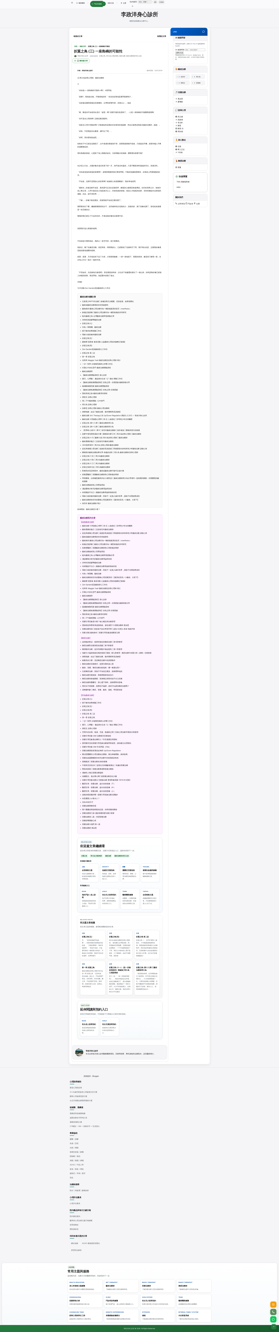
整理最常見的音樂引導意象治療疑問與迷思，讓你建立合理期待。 (107, 743)
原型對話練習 (76, 1250)
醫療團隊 (82, 3)
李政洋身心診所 (139, 14)
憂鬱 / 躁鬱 (74, 1139)
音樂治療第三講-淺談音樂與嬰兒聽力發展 (98, 813)
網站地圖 (74, 1243)
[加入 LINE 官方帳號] (273, 1319)
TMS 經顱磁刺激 (183, 182)
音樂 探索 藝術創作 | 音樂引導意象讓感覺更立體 (101, 633)
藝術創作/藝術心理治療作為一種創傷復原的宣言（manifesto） (106, 309)
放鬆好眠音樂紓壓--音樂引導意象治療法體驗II (100, 795)
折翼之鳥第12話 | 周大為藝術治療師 (96, 467)
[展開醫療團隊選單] (88, 3)
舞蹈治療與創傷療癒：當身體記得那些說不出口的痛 (102, 678)
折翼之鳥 (102, 56)
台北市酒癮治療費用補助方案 (81, 1100)
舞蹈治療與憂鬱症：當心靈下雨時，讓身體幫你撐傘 (102, 682)
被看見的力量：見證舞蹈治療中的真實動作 (98, 660)
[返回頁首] (273, 1326)
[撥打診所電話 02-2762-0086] (273, 1312)
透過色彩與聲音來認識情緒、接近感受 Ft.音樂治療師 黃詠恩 (105, 625)
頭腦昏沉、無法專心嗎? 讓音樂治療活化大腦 (99, 776)
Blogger (95, 1076)
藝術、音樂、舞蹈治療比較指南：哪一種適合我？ (101, 667)
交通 (124, 3)
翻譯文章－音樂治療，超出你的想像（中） (98, 787)
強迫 (71, 1177)
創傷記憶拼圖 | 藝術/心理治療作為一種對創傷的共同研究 (104, 312)
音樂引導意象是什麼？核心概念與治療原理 (98, 621)
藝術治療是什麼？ (93, 509)
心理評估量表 (75, 1203)
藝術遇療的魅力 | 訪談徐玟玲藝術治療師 (97, 441)
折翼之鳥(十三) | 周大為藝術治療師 (96, 463)
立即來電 (181, 204)
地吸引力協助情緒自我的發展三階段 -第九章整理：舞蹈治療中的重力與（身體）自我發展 (116, 653)
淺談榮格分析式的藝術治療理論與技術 (97, 489)
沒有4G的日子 (87, 802)
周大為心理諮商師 (112, 56)
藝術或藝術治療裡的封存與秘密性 (95, 305)
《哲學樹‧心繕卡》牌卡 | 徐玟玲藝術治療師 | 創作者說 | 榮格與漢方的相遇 (111, 430)
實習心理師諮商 (76, 1088)
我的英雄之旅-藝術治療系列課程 (94, 393)
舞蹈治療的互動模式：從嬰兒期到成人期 (98, 664)
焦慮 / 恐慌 (74, 1143)
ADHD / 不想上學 (77, 1165)
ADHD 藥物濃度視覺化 (91, 1243)
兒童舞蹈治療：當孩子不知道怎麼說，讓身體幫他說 (102, 671)
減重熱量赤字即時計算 (78, 1118)
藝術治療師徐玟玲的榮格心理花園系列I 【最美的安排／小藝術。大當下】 (110, 500)
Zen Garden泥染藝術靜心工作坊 (94, 349)
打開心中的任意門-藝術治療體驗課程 (96, 368)
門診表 (190, 204)
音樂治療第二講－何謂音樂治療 (94, 817)
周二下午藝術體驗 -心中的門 (93, 401)
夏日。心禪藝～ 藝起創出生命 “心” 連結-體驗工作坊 (102, 379)
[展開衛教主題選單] (117, 3)
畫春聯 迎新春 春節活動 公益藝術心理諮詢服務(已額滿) (103, 342)
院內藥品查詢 (75, 1216)
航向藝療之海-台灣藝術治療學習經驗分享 (98, 316)
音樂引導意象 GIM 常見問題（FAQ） (96, 747)
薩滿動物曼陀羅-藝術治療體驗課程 (95, 386)
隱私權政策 (74, 1229)
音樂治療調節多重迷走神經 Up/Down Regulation (101, 750)
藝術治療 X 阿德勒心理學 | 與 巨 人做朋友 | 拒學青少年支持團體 (107, 419)
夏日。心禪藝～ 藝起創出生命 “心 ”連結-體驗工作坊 (102, 725)
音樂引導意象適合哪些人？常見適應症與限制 (99, 739)
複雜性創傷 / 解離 (77, 1152)
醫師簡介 (150, 1054)
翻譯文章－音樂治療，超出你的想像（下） (98, 784)
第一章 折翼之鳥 (88, 357)
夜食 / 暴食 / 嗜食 (77, 1169)
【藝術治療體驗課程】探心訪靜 (94, 375)
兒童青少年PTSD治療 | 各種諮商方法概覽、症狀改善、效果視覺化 (108, 301)
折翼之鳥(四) (87, 345)
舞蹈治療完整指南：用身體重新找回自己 (98, 675)
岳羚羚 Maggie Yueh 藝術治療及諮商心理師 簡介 (101, 360)
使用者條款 (74, 1225)
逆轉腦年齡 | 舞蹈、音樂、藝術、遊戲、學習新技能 (102, 690)
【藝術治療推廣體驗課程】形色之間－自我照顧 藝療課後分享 (106, 382)
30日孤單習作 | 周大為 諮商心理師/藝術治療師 (100, 445)
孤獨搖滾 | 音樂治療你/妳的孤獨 (94, 761)
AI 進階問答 (180, 50)
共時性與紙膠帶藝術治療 (91, 320)
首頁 (75, 46)
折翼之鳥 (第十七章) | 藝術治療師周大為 (98, 427)
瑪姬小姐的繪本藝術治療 (91, 334)
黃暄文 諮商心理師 (89, 397)
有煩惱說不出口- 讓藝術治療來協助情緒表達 (99, 492)
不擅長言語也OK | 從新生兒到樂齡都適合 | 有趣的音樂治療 (105, 765)
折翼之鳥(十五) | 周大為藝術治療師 (96, 456)
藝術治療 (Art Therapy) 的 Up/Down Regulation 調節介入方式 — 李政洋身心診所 (114, 415)
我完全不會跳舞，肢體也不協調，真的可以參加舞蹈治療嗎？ (105, 686)
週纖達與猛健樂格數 (77, 1113)
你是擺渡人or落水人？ (91, 798)
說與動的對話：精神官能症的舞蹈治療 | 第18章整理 (102, 642)
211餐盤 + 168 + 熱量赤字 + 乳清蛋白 (85, 1126)
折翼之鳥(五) (87, 338)
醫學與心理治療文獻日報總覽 (81, 1220)
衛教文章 (83, 46)
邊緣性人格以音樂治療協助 (92, 773)
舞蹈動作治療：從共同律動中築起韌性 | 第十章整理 (102, 649)
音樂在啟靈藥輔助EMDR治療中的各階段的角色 (100, 758)
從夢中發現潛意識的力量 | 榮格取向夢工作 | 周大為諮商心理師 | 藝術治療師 (111, 434)
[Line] (203, 31)
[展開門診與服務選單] (104, 4)
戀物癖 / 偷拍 (75, 1156)
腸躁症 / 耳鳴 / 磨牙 (77, 1173)
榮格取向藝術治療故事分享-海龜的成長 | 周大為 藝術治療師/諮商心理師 (110, 452)
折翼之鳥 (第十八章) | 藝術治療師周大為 (98, 423)
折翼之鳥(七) (87, 323)
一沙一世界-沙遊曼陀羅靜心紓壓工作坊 (97, 364)
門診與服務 (98, 4)
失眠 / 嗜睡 (74, 1148)
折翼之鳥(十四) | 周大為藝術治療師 (96, 460)
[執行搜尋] (132, 6)
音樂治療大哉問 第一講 (91, 824)
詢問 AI (178, 53)
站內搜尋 (133, 2)
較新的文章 (78, 36)
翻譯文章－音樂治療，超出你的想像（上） (98, 791)
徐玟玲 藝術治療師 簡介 (91, 503)
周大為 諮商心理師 (89, 404)
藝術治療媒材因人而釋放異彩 (93, 485)
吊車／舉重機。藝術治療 (91, 327)
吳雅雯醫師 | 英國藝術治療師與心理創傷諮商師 (100, 474)
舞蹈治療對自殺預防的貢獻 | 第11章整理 (97, 645)
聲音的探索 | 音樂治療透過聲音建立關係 (97, 769)
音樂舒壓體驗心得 (89, 820)
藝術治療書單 (87, 371)
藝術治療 (122, 56)
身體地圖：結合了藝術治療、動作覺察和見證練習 (101, 412)
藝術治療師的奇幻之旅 (134, 56)
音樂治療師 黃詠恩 (89, 828)
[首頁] (72, 2)
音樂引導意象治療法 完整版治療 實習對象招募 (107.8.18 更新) (106, 780)
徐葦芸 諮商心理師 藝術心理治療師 (95, 408)
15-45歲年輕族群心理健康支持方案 (83, 1092)
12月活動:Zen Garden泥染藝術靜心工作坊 (93, 288)
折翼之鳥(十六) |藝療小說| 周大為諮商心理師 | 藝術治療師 (104, 438)
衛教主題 (111, 3)
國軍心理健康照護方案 (78, 1096)
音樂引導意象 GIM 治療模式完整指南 (96, 736)
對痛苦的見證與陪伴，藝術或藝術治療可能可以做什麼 (103, 471)
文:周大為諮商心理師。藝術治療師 (90, 78)
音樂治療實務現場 (89, 806)
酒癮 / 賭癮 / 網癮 (77, 1160)
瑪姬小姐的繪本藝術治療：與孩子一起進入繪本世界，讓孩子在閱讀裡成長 (111, 496)
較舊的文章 (161, 36)
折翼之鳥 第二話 (88, 353)
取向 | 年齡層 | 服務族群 (79, 1190)
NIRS (178, 187)
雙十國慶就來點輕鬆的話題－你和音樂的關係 (99, 809)
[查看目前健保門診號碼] (273, 1304)
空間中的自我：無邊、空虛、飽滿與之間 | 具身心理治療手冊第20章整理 (110, 732)
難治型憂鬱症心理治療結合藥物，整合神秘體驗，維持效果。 (105, 754)
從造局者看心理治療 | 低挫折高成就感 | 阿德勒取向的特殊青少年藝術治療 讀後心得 (114, 449)
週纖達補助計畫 (76, 1122)
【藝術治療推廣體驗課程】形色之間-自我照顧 (100, 390)
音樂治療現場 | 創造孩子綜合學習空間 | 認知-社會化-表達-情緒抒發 (108, 629)
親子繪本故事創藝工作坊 (91, 331)
